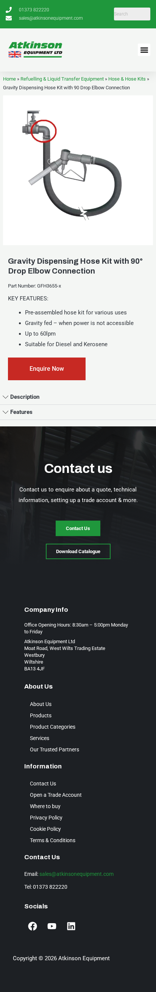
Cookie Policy (45, 829)
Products (40, 715)
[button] (144, 50)
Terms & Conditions (52, 840)
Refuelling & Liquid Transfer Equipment (62, 79)
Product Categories (52, 727)
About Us (40, 704)
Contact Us (43, 784)
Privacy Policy (46, 818)
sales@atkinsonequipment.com (76, 874)
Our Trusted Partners (54, 749)
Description (24, 396)
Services (39, 738)
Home (9, 79)
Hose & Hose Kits (127, 79)
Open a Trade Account (56, 795)
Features (21, 412)
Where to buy (45, 806)
